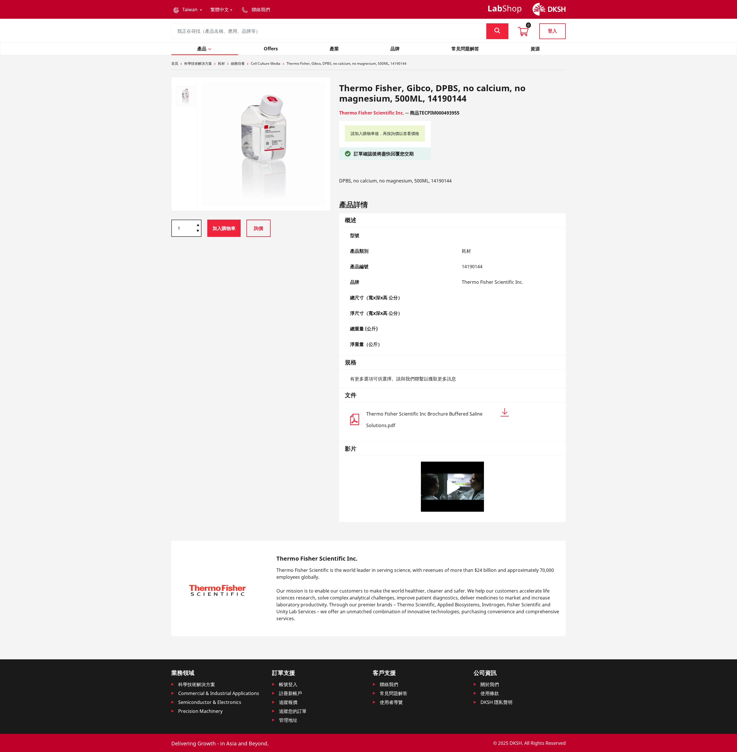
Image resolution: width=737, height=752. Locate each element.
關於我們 (489, 684)
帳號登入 (288, 684)
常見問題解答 (393, 693)
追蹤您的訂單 (293, 711)
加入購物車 (223, 228)
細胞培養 (238, 63)
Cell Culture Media (265, 63)
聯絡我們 (389, 684)
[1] (198, 231)
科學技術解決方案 (198, 63)
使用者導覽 (391, 702)
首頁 (174, 63)
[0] (523, 33)
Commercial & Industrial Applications (218, 693)
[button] (187, 9)
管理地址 (288, 720)
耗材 (221, 63)
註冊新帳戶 (290, 693)
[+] (198, 224)
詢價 (258, 228)
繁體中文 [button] (219, 9)
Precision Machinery (200, 711)
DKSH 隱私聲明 (496, 702)
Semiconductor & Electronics (209, 702)
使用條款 (489, 693)
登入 (552, 31)
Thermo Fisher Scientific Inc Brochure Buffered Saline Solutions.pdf (424, 420)
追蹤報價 (288, 702)
